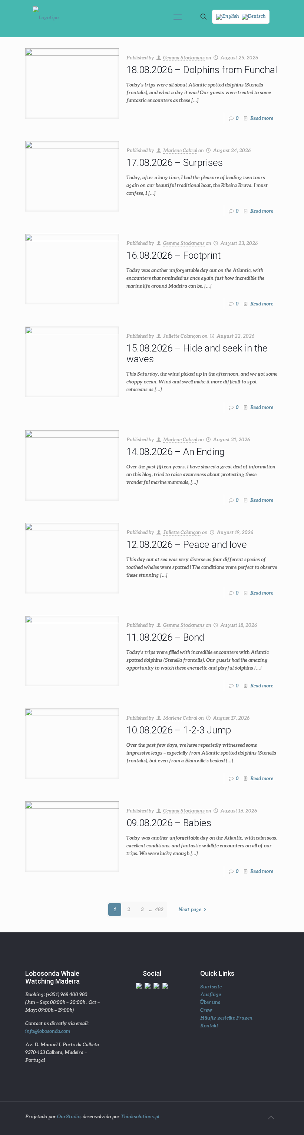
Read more (261, 118)
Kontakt (209, 1025)
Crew (206, 1010)
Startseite (211, 987)
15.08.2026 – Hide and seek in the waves (197, 353)
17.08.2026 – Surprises (174, 162)
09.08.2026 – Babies (168, 822)
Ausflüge (210, 994)
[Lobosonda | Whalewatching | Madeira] (46, 16)
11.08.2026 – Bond (165, 637)
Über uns (210, 1002)
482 (159, 909)
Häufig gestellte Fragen (226, 1018)
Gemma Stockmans (184, 57)
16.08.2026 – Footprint (173, 255)
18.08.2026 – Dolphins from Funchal (201, 69)
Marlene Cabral (180, 150)
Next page (189, 909)
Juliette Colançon (182, 336)
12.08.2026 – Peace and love (186, 544)
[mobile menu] (177, 16)
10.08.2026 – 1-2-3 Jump (178, 730)
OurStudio (68, 1116)
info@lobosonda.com (47, 1031)
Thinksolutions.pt (140, 1116)
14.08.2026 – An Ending (175, 451)
